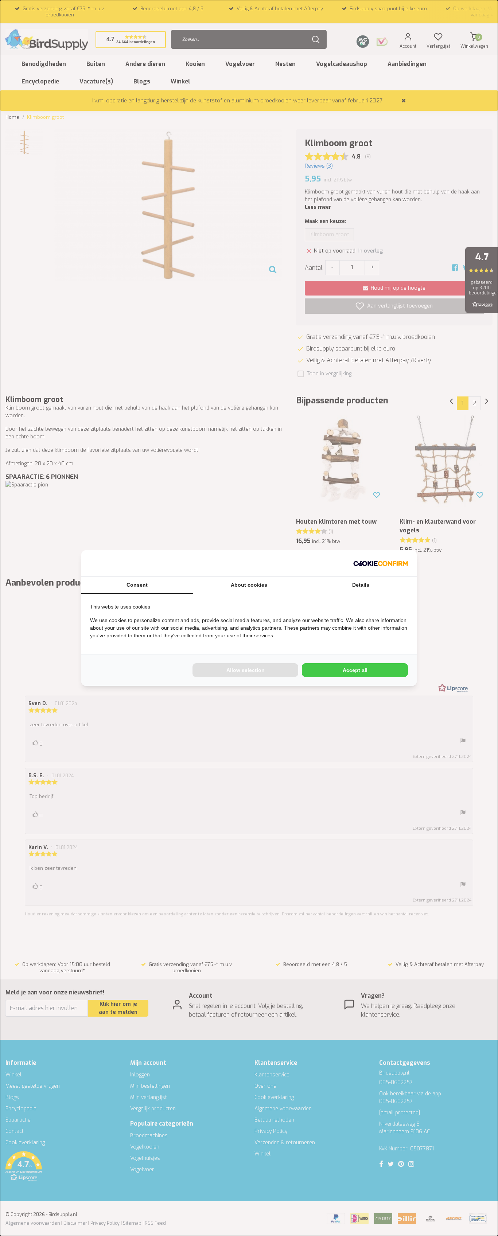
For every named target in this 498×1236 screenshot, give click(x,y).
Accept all (355, 670)
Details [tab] (360, 585)
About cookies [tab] (249, 585)
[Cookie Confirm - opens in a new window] (380, 563)
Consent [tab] (137, 585)
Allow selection (245, 670)
